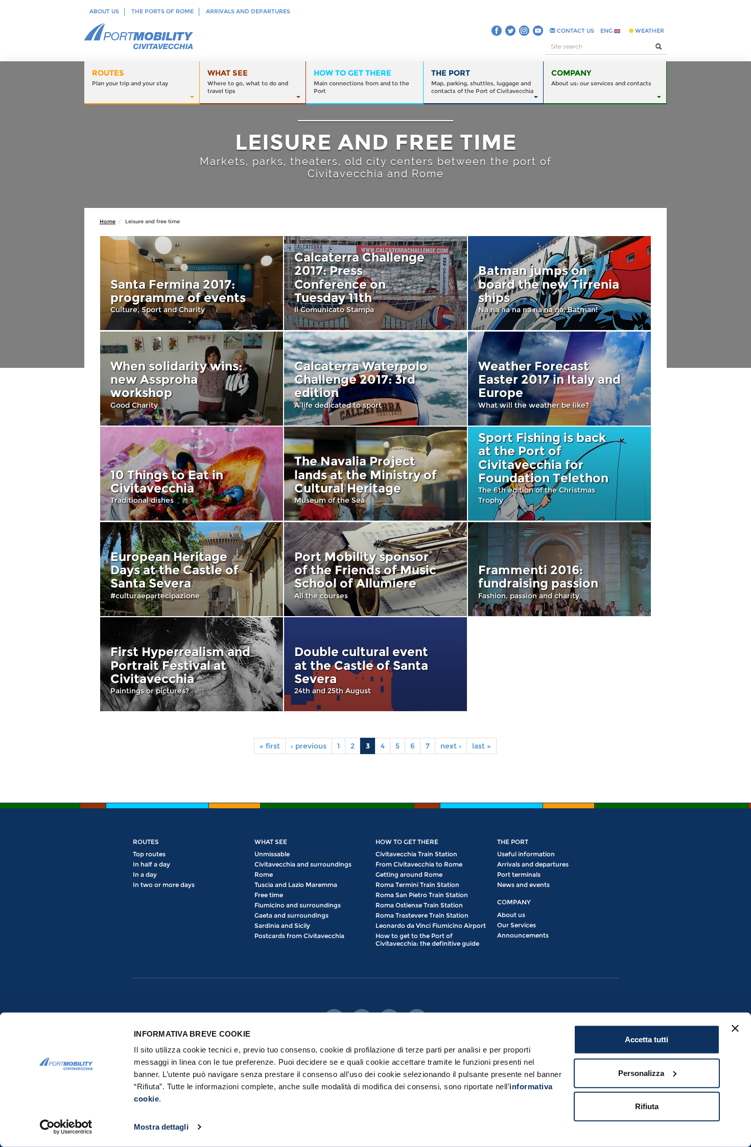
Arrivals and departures (248, 11)
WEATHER (648, 30)
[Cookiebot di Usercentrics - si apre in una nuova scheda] (66, 1127)
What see (270, 842)
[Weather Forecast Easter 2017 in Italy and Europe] (559, 379)
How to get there (406, 842)
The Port (512, 842)
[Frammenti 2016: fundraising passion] (559, 569)
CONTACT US (574, 30)
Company (513, 902)
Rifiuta (647, 1106)
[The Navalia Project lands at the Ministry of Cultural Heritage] (375, 474)
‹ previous (308, 746)
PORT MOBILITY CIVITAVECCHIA (139, 37)
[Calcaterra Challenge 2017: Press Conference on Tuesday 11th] (375, 283)
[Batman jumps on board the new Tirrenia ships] (559, 283)
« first (270, 746)
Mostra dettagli (161, 1126)
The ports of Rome (162, 11)
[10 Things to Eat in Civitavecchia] (191, 474)
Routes (146, 842)
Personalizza (641, 1072)
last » (481, 746)
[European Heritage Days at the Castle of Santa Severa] (191, 569)
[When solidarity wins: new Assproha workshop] (191, 379)
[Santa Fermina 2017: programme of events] (191, 283)
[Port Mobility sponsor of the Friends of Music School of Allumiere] (375, 569)
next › (450, 746)
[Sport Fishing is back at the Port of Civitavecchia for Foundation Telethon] (559, 474)
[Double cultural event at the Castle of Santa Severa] (375, 664)
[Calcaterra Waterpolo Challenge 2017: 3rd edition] (375, 379)
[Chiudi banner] (735, 1028)
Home (107, 221)
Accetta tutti (646, 1039)
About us (104, 11)
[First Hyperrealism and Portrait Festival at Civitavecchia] (191, 664)
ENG (607, 30)
